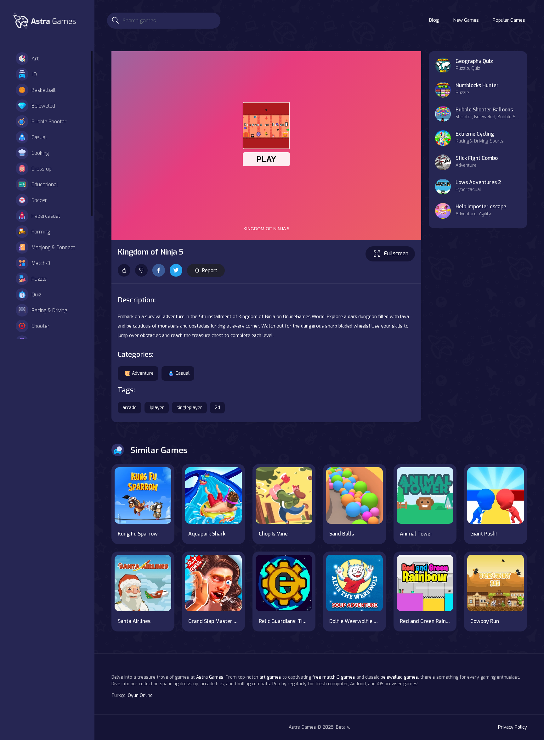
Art (35, 58)
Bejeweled (43, 106)
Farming (40, 231)
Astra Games (210, 677)
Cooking (40, 153)
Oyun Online (140, 695)
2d (217, 408)
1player (156, 408)
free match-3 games (333, 677)
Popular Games (509, 20)
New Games (466, 20)
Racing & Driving (49, 310)
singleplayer (189, 408)
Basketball (43, 90)
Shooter (40, 326)
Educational (44, 184)
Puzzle (39, 279)
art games (270, 677)
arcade (129, 408)
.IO (34, 74)
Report (209, 270)
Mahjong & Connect (53, 247)
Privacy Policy (512, 727)
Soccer (39, 200)
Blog (434, 20)
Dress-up (41, 168)
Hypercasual (45, 216)
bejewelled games (399, 677)
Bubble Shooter (48, 121)
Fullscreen (396, 253)
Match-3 (40, 263)
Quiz (36, 294)
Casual (39, 137)
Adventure (143, 373)
